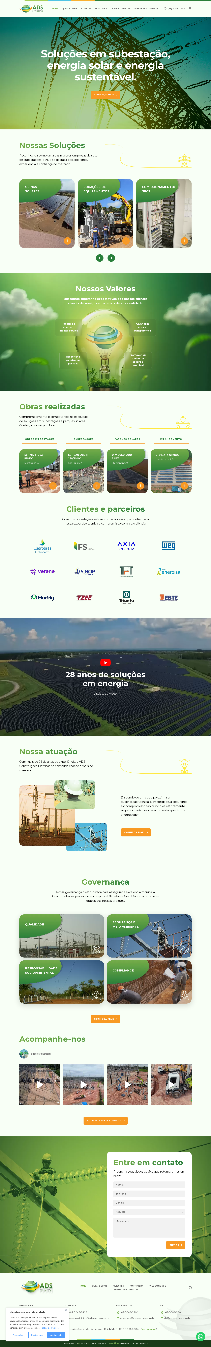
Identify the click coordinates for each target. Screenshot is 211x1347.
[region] (37, 1324)
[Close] (66, 1310)
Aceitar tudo (56, 1335)
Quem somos (70, 8)
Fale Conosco (121, 8)
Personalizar (18, 1335)
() (149, 1329)
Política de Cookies (50, 1328)
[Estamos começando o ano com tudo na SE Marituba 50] (171, 1084)
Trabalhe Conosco (145, 8)
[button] (99, 258)
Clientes (86, 8)
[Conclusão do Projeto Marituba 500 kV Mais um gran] (39, 1084)
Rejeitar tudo (37, 1335)
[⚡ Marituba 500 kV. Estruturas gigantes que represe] (127, 1084)
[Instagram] (190, 8)
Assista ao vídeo (105, 693)
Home (55, 8)
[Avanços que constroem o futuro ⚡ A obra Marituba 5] (83, 1084)
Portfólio (102, 8)
